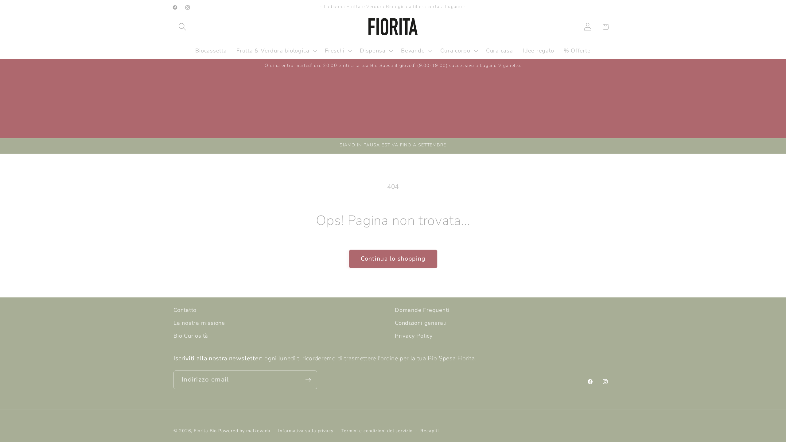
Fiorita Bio (205, 431)
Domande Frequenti (422, 310)
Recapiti (429, 431)
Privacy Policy (414, 335)
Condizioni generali (421, 323)
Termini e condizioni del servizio (377, 431)
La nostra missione (199, 323)
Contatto (184, 310)
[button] (182, 27)
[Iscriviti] (308, 379)
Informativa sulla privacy (305, 431)
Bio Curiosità (190, 335)
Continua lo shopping (393, 258)
